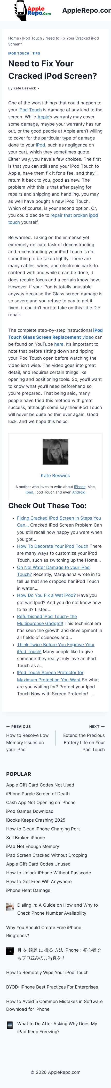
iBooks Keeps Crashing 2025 (35, 820)
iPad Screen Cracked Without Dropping (46, 855)
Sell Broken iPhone (25, 837)
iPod (40, 145)
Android (78, 492)
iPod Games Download (30, 811)
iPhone (79, 486)
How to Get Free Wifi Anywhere (39, 881)
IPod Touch (18, 53)
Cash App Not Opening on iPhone (41, 802)
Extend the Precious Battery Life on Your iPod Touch (84, 738)
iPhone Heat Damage (28, 890)
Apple (43, 116)
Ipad (29, 492)
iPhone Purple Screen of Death (38, 793)
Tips (36, 53)
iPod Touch (30, 109)
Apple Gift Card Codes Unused (38, 864)
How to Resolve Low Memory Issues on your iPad (27, 738)
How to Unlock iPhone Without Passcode (48, 872)
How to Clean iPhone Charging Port (43, 828)
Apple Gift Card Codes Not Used (40, 785)
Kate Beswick (24, 88)
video (88, 337)
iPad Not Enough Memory (32, 846)
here (59, 344)
